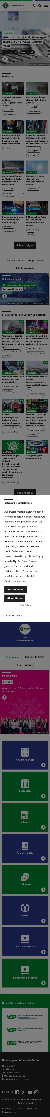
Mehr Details (25, 605)
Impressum (9, 615)
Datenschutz (21, 615)
